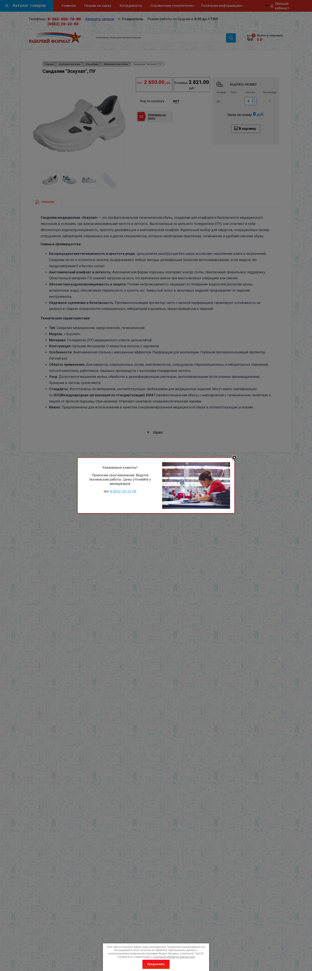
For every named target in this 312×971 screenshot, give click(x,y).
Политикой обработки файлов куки (174, 956)
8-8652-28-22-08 (123, 491)
